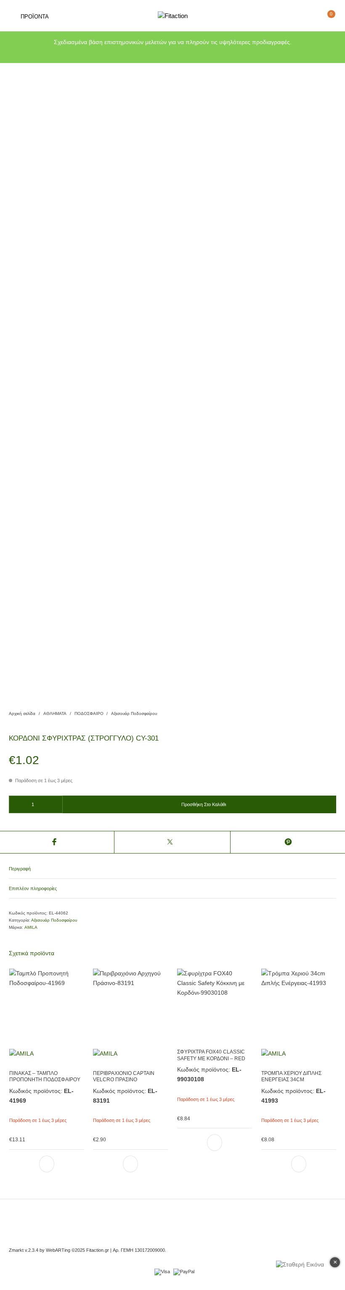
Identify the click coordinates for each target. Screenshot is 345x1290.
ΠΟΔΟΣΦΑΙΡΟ (89, 713)
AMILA (30, 927)
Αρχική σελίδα (22, 713)
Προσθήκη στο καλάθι (203, 804)
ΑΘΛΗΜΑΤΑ (54, 713)
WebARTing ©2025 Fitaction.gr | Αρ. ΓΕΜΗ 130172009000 (105, 1250)
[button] (46, 1164)
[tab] (172, 869)
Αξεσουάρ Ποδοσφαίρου (134, 713)
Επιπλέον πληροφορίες (33, 888)
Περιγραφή (20, 868)
